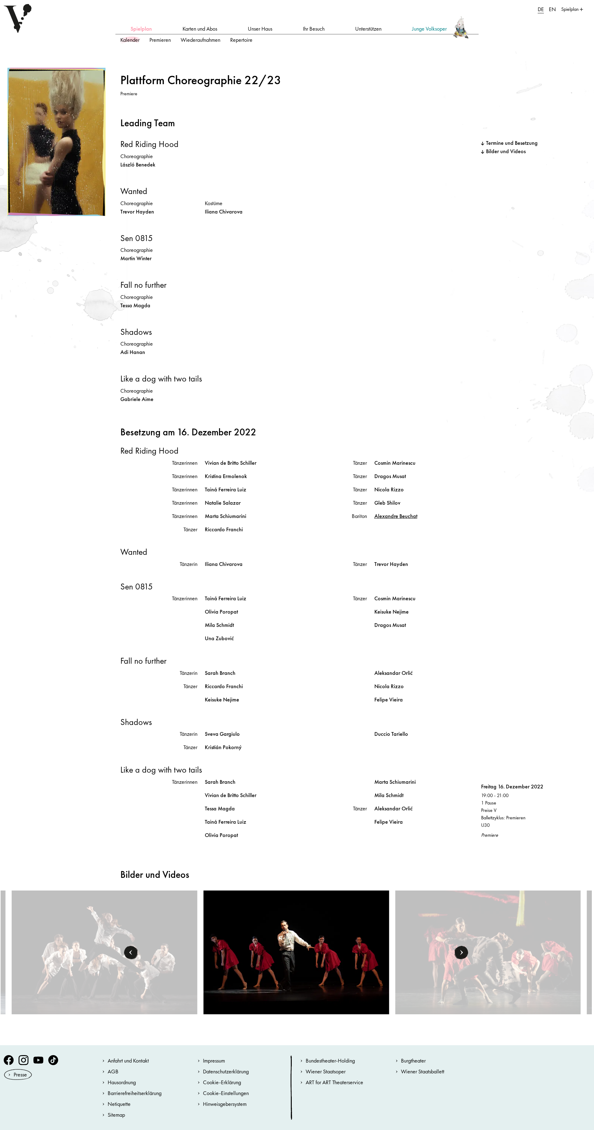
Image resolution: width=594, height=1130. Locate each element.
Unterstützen (368, 28)
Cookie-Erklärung (222, 1082)
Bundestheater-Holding (330, 1060)
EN (552, 9)
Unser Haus (260, 28)
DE (541, 9)
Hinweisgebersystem (225, 1103)
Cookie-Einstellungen (226, 1093)
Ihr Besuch (314, 28)
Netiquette (119, 1103)
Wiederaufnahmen (200, 39)
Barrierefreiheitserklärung (134, 1093)
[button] (130, 952)
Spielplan (141, 28)
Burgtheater (413, 1060)
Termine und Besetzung (512, 142)
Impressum (214, 1060)
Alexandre (395, 516)
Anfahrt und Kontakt (128, 1060)
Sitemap (116, 1114)
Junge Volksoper (429, 28)
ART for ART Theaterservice (334, 1082)
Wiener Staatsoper (326, 1071)
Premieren (160, 39)
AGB (113, 1071)
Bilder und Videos (506, 151)
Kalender (130, 39)
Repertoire (241, 39)
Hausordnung (122, 1082)
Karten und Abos (200, 28)
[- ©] (104, 952)
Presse (20, 1074)
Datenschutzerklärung (226, 1071)
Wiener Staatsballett (422, 1071)
